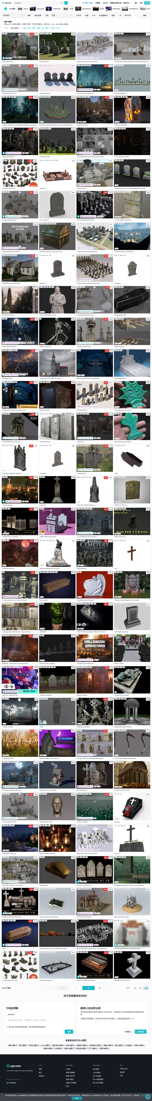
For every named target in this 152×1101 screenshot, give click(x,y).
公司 (40, 1065)
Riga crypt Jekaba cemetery (122, 917)
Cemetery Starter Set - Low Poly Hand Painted (14, 600)
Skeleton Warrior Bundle (83, 727)
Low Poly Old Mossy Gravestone (123, 220)
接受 (76, 1098)
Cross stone (43, 505)
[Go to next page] (88, 988)
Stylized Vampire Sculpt (46, 822)
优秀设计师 (123, 1069)
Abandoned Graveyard (8, 568)
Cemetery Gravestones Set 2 (84, 885)
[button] (62, 3)
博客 (40, 1069)
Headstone (43, 283)
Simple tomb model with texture (123, 727)
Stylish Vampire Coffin (120, 315)
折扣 (67, 1086)
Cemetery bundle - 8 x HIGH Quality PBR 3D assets (90, 758)
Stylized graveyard (7, 378)
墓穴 (29, 28)
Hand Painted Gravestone (121, 632)
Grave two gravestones (121, 378)
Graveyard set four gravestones (85, 93)
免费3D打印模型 (71, 1083)
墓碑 (38, 28)
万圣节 (52, 28)
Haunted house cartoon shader (48, 790)
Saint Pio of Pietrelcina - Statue (48, 315)
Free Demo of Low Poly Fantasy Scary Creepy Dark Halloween (56, 125)
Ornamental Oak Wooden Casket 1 (86, 980)
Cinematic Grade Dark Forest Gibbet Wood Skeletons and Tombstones (20, 125)
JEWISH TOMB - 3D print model (48, 536)
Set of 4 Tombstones (45, 93)
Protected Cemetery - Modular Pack (124, 251)
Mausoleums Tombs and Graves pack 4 (87, 61)
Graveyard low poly (45, 156)
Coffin (116, 473)
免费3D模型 (69, 1079)
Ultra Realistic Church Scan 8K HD (11, 283)
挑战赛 (122, 1072)
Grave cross (118, 853)
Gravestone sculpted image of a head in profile (127, 600)
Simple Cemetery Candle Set (47, 853)
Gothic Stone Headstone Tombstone (12, 473)
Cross (116, 568)
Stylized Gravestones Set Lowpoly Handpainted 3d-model (130, 188)
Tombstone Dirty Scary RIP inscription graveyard (127, 948)
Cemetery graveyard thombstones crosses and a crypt (16, 632)
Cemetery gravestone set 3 (9, 93)
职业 (40, 1072)
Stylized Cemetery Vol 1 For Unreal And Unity (14, 410)
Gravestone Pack (44, 61)
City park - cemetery (82, 822)
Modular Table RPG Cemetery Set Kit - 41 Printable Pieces (92, 948)
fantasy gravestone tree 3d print (123, 441)
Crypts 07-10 (80, 441)
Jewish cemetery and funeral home (49, 917)
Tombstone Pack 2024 (45, 695)
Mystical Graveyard (82, 695)
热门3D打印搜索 (98, 1083)
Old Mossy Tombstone (120, 505)
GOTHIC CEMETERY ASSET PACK (85, 220)
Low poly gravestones (120, 93)
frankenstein (43, 632)
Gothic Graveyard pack (8, 156)
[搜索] (66, 3)
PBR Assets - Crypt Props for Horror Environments (15, 663)
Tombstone (118, 283)
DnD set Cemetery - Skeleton (47, 663)
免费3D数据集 (70, 1072)
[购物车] (136, 3)
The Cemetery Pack (7, 61)
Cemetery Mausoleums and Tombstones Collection (90, 156)
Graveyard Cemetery (82, 125)
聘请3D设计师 (70, 1076)
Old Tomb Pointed (44, 410)
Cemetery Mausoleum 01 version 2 (11, 441)
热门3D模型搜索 (98, 1079)
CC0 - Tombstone (44, 220)
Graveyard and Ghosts (8, 315)
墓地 (34, 28)
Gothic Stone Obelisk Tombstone (86, 505)
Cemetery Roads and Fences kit (85, 315)
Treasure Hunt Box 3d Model (122, 790)
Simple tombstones (45, 441)
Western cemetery (119, 346)
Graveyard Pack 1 (81, 188)
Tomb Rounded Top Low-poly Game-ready (51, 251)
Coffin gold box (44, 885)
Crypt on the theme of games (122, 156)
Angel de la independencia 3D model (49, 568)
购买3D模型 (69, 1065)
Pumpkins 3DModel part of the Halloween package (53, 948)
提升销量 (96, 1069)
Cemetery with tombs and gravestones (87, 251)
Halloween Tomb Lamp (121, 125)
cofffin (41, 727)
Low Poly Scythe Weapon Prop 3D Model (125, 758)
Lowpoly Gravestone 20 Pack (10, 980)
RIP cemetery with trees (46, 980)
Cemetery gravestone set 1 (9, 220)
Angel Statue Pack (82, 568)
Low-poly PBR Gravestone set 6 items (87, 536)
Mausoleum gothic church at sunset (49, 758)
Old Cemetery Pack (82, 410)
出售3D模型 (96, 1065)
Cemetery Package (7, 505)
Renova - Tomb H (119, 663)
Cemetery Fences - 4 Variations (10, 536)
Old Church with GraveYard (84, 917)
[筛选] (120, 15)
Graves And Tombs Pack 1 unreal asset (12, 885)
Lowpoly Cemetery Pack (8, 188)
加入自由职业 (97, 1076)
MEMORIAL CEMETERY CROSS (122, 980)
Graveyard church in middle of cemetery (50, 378)
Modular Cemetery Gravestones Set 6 (12, 917)
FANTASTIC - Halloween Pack (10, 695)
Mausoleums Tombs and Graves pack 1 (87, 853)
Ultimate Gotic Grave (120, 536)
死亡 (58, 28)
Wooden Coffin (44, 600)
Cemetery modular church (9, 346)
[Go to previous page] (62, 988)
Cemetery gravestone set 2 (9, 822)
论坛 (121, 1076)
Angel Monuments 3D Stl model (85, 600)
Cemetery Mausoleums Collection (11, 251)
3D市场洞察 (96, 1072)
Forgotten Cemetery (7, 727)
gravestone (43, 188)
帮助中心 (42, 1076)
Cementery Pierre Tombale (122, 695)
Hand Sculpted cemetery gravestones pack (88, 283)
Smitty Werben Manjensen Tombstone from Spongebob (129, 885)
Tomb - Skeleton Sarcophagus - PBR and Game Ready (91, 632)
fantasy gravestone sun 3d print (123, 410)
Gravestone (43, 473)
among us (117, 822)
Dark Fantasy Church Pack (9, 853)
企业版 (68, 1069)
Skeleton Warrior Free (45, 346)
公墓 (24, 28)
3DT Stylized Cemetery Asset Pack (11, 790)
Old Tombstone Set (82, 790)
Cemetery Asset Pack (7, 758)
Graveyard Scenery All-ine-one (85, 663)
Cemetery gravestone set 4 (84, 346)
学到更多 (144, 1095)
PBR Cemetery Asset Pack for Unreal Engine (88, 378)
